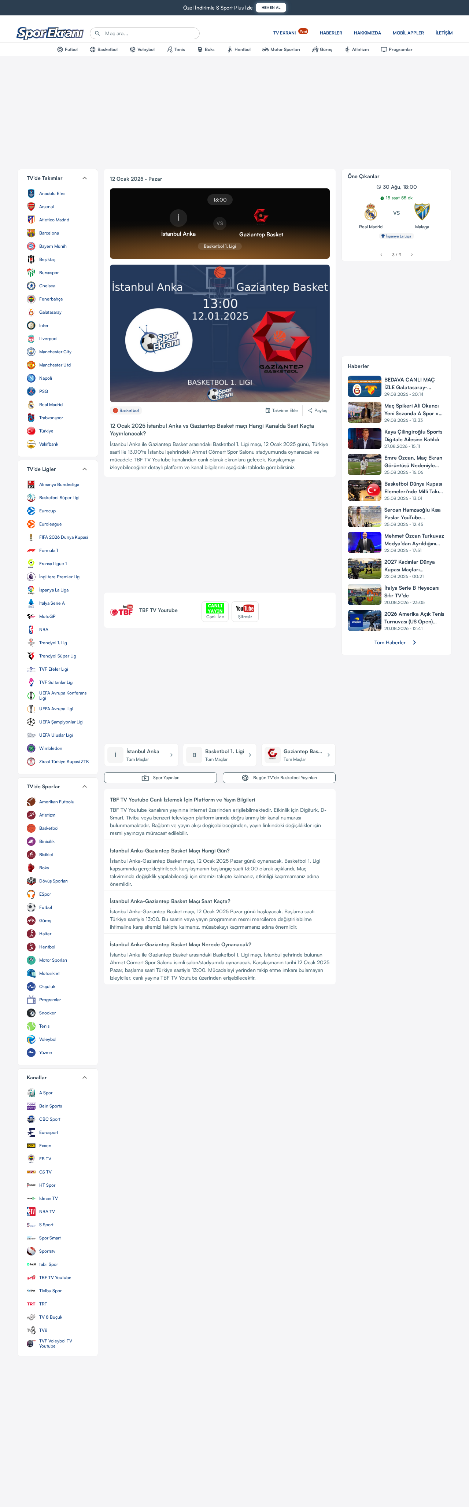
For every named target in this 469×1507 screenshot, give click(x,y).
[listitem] (58, 193)
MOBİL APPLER (408, 33)
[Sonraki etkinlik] (411, 254)
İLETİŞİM (444, 33)
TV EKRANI (290, 32)
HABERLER (331, 33)
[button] (58, 178)
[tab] (67, 49)
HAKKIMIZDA (367, 33)
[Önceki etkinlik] (381, 254)
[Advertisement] (220, 537)
